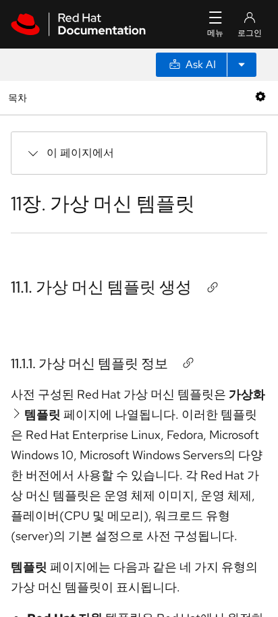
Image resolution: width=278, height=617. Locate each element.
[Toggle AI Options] (241, 65)
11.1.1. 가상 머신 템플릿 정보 (89, 363)
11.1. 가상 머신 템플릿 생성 (101, 286)
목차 (19, 97)
